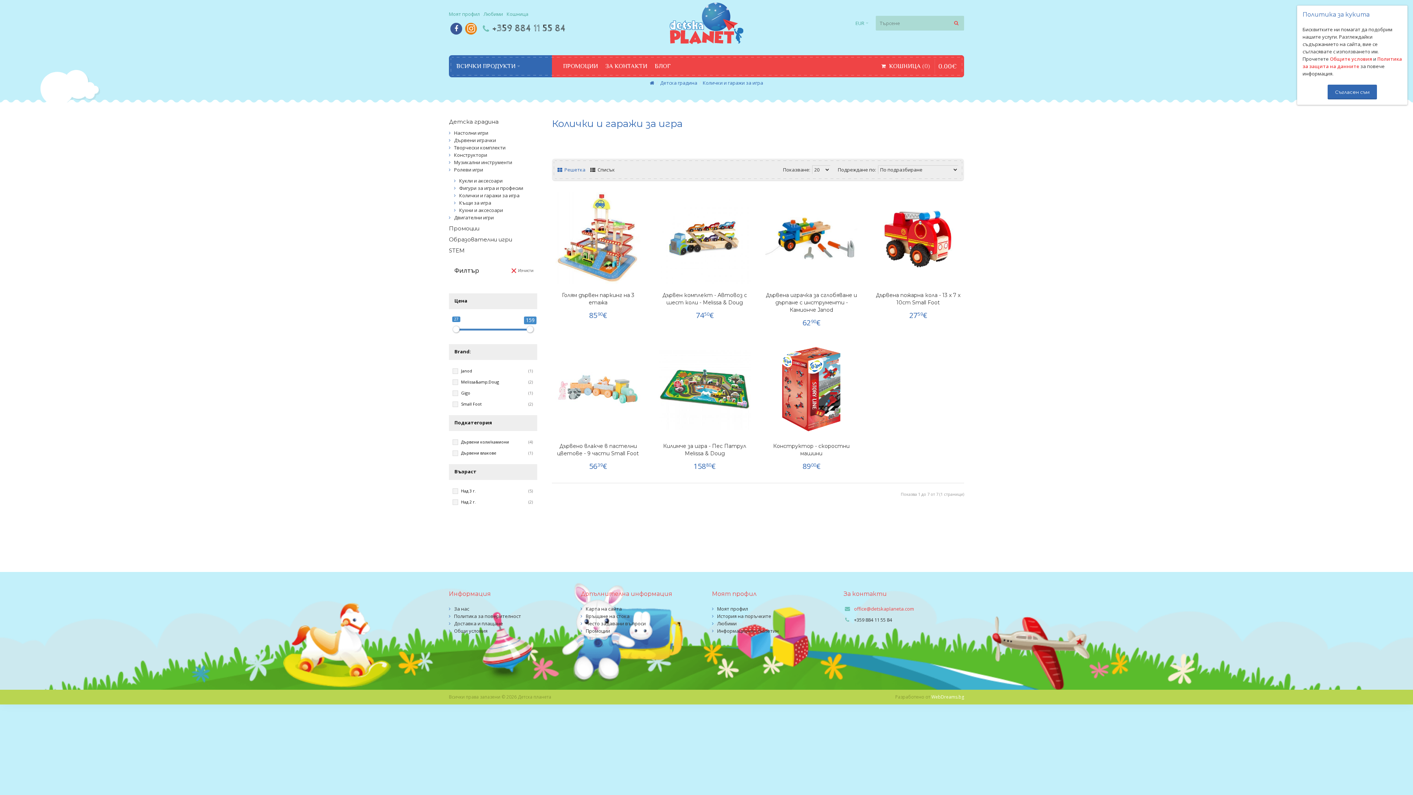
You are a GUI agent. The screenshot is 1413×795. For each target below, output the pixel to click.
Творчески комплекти (480, 147)
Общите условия (1351, 59)
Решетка (574, 169)
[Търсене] (956, 23)
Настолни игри (471, 133)
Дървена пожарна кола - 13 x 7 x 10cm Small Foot (918, 299)
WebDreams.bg (947, 697)
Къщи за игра (475, 202)
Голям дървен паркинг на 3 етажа (598, 299)
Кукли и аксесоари (481, 180)
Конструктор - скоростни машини (811, 450)
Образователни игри (480, 239)
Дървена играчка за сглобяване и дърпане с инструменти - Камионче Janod (811, 302)
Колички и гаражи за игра (733, 83)
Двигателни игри (474, 217)
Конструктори (470, 155)
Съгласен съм (1352, 92)
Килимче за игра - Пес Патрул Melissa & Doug (704, 450)
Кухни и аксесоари (481, 210)
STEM (457, 250)
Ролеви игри (468, 169)
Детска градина (678, 83)
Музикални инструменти (483, 162)
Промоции (464, 228)
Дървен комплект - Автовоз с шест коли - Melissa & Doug (704, 299)
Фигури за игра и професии (491, 188)
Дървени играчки (475, 140)
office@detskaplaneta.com (884, 608)
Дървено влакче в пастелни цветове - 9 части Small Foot (598, 450)
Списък (605, 169)
